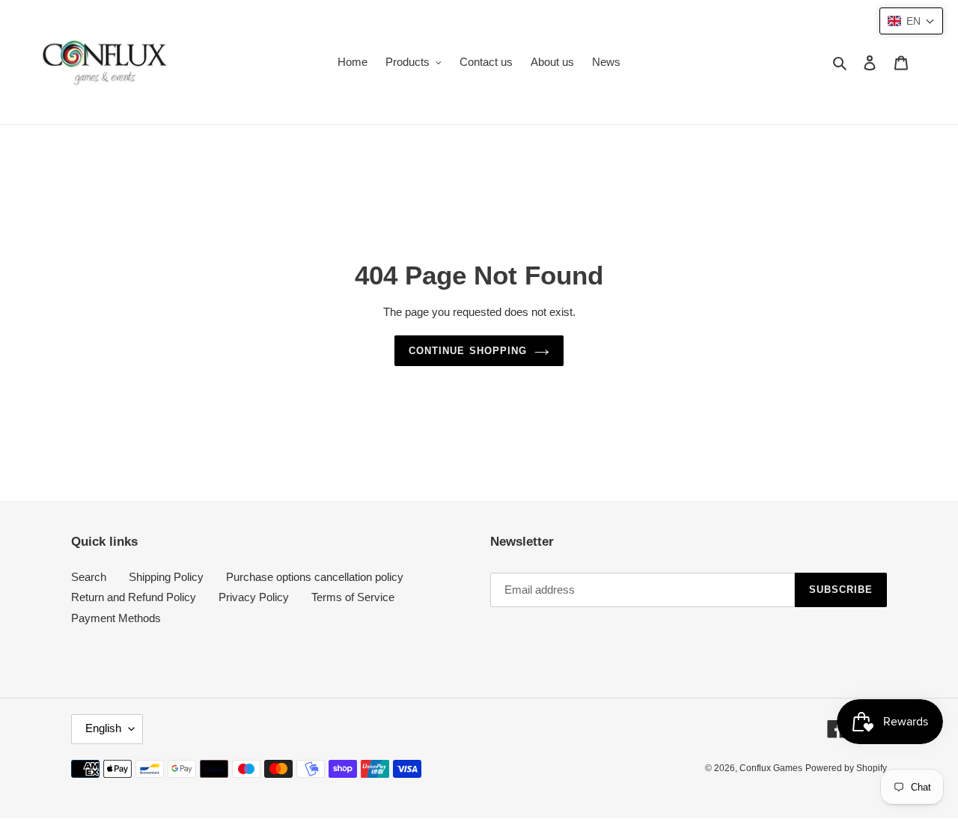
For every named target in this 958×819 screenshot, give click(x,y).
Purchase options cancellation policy (314, 576)
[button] (911, 21)
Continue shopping (468, 350)
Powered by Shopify (846, 769)
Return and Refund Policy (133, 597)
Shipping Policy (166, 576)
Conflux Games (770, 769)
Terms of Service (352, 597)
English (103, 728)
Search (88, 576)
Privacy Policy (254, 597)
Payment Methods (116, 618)
